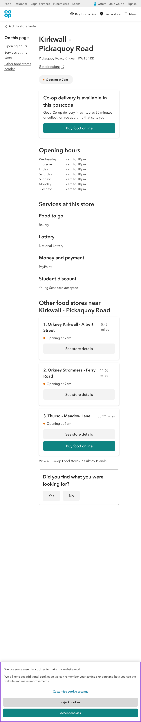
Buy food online (79, 128)
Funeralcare (61, 4)
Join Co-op (116, 4)
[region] (70, 692)
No (71, 496)
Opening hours (15, 46)
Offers (102, 4)
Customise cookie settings (70, 691)
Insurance (21, 4)
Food (7, 4)
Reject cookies (70, 702)
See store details (90, 349)
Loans (76, 4)
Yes (51, 496)
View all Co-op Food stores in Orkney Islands (72, 461)
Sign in (132, 4)
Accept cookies (70, 713)
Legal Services (40, 4)
